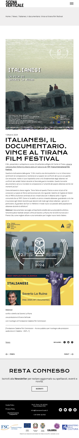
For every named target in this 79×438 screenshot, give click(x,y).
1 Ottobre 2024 (12, 135)
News (14, 16)
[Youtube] (65, 409)
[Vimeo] (75, 409)
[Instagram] (70, 409)
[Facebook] (60, 409)
